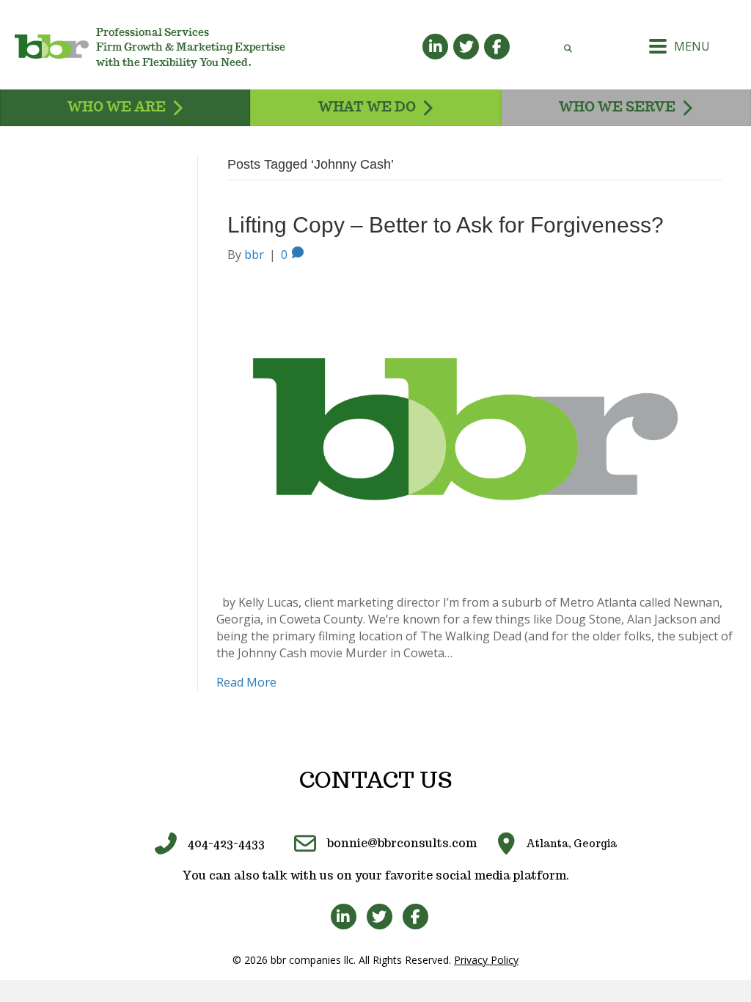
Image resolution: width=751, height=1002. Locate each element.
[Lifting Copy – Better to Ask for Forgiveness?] (465, 428)
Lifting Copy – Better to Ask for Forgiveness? (445, 225)
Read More (246, 682)
